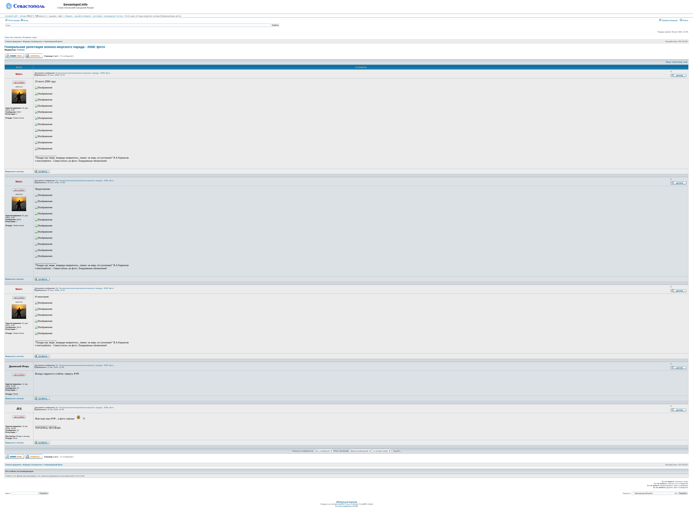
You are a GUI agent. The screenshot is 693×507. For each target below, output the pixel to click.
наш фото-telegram (82, 16)
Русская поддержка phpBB (346, 506)
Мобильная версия (346, 502)
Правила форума (669, 20)
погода (23, 16)
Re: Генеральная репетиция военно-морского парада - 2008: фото (85, 181)
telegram (68, 16)
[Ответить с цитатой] (678, 76)
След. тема (682, 62)
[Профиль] (41, 172)
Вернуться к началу (14, 171)
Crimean (21, 50)
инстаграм (97, 16)
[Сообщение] (35, 75)
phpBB (340, 504)
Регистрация (14, 20)
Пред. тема (671, 62)
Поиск (685, 20)
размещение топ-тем (113, 16)
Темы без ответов (13, 37)
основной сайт (11, 16)
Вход (25, 20)
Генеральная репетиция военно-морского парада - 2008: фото (55, 47)
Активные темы (30, 37)
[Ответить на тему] (34, 58)
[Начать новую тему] (14, 58)
